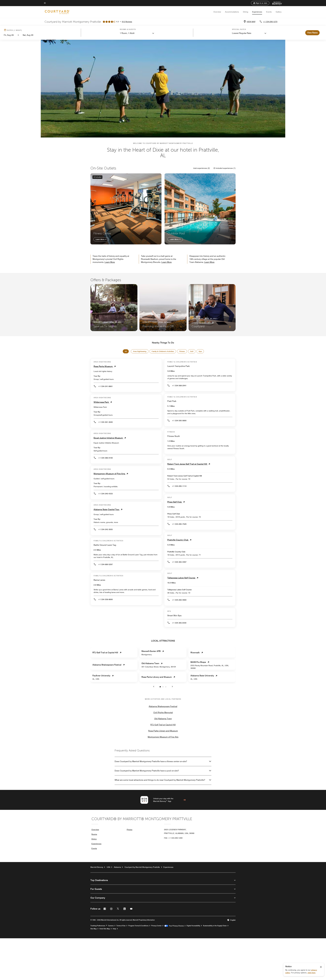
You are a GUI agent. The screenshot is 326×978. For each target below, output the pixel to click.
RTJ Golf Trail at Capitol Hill (163, 725)
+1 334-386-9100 (105, 458)
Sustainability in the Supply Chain (215, 926)
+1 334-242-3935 (105, 529)
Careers (111, 926)
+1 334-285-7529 (179, 524)
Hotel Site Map (104, 929)
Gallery (278, 12)
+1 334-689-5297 (105, 564)
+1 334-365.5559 (179, 623)
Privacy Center (156, 926)
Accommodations (232, 12)
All (126, 351)
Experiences (257, 12)
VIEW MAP (251, 22)
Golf (191, 351)
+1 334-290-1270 (270, 22)
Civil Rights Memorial (163, 712)
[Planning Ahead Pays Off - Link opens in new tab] (162, 307)
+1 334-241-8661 (105, 386)
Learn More (100, 239)
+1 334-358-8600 (105, 599)
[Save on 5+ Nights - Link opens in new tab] (113, 307)
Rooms (94, 834)
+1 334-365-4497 (179, 562)
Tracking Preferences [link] (97, 926)
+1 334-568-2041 (179, 386)
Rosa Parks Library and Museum (163, 731)
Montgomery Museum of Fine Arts (163, 737)
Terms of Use (121, 926)
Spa (200, 351)
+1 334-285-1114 (179, 486)
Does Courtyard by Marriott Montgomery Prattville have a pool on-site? (147, 770)
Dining (245, 12)
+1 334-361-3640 (105, 422)
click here (311, 973)
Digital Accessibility (193, 926)
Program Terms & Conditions (138, 926)
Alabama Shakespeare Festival (163, 706)
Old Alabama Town (163, 718)
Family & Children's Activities (163, 351)
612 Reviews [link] (127, 22)
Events (269, 12)
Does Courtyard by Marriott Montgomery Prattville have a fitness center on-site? (151, 761)
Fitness (182, 351)
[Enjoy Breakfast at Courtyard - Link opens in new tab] (212, 307)
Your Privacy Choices (176, 926)
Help (114, 929)
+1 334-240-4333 (105, 494)
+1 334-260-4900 (179, 600)
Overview (217, 12)
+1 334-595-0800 (179, 421)
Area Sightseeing (139, 351)
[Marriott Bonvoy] (275, 3)
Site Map (93, 929)
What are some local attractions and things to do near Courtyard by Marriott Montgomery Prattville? (160, 780)
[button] (260, 3)
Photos (129, 830)
